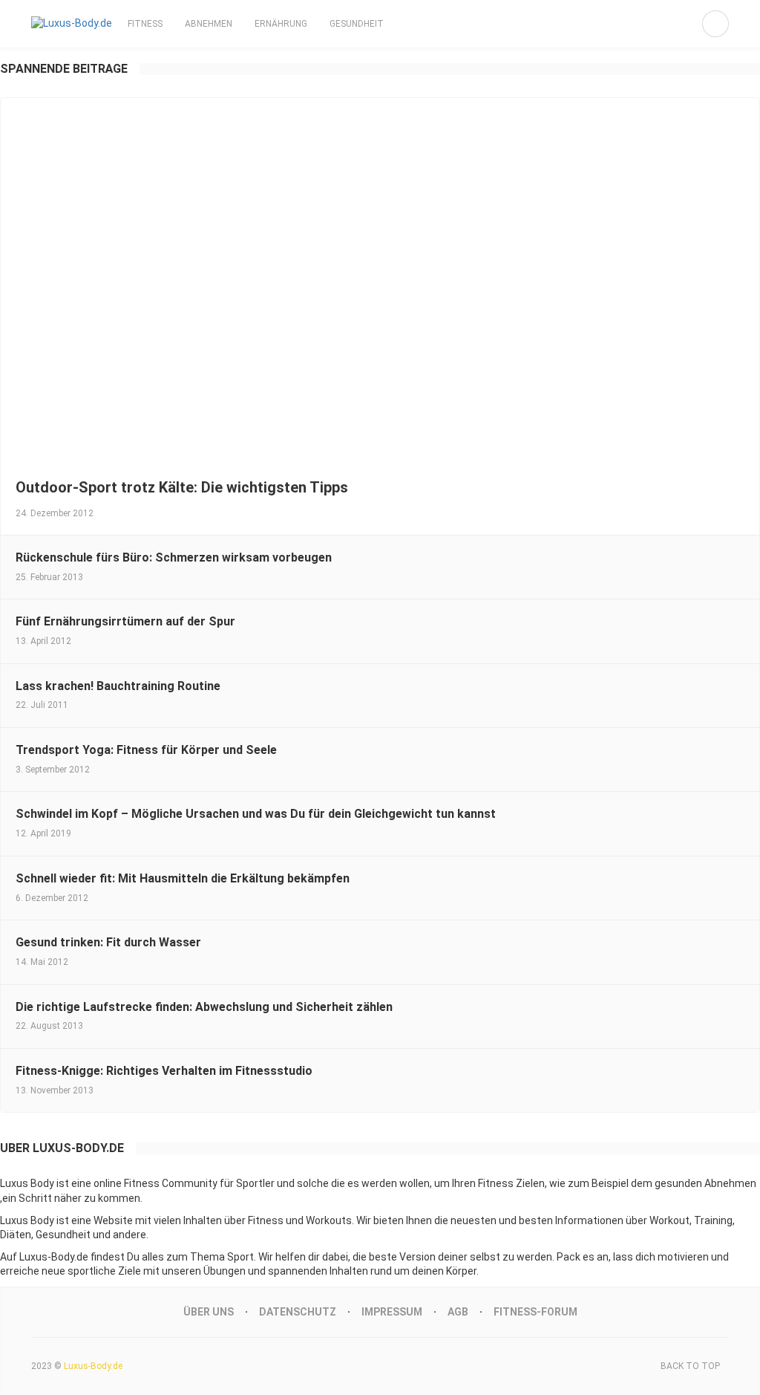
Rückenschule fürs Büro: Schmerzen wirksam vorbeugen (174, 557)
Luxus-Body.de (93, 1366)
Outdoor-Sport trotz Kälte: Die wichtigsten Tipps (182, 487)
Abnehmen (208, 24)
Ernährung (281, 24)
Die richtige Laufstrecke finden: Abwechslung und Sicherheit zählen (204, 1007)
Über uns (208, 1312)
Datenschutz (297, 1312)
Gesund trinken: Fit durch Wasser (108, 942)
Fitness (145, 24)
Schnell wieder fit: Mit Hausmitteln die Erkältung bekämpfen (183, 878)
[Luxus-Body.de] (71, 23)
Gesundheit (357, 24)
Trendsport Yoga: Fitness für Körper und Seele (146, 750)
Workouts (329, 1220)
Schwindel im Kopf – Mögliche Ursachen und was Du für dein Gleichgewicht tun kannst (256, 814)
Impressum (391, 1312)
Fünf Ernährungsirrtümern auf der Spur (125, 621)
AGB (458, 1312)
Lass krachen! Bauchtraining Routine (118, 686)
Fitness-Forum (535, 1312)
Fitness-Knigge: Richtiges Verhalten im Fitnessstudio (164, 1071)
